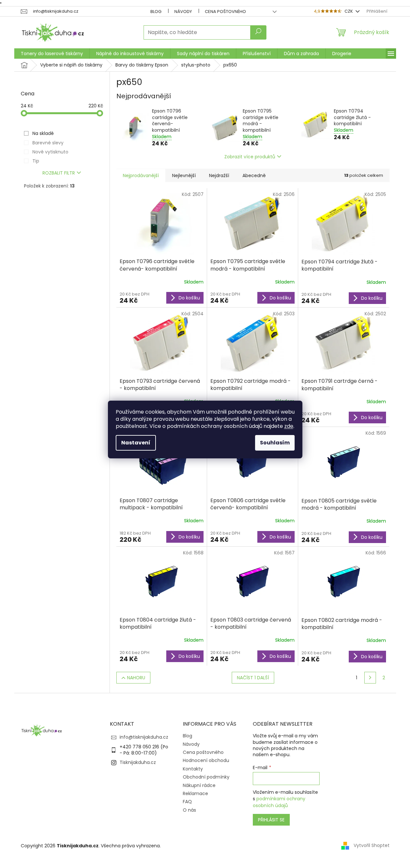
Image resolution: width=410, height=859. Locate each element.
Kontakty (193, 769)
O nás (189, 810)
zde (288, 426)
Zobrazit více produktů (249, 156)
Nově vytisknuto (50, 152)
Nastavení (135, 442)
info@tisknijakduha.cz (144, 737)
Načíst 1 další (253, 677)
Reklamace (195, 793)
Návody (183, 11)
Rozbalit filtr (58, 173)
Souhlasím (275, 442)
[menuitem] (51, 53)
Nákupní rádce (199, 785)
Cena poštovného (225, 11)
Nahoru (136, 677)
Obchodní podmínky (206, 777)
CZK (349, 11)
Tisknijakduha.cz (138, 762)
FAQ (187, 801)
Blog (155, 11)
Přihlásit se (271, 820)
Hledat (258, 32)
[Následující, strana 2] (370, 678)
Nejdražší (219, 175)
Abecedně (254, 175)
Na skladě (43, 133)
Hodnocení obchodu (206, 760)
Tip (35, 161)
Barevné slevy (48, 142)
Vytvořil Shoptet (372, 845)
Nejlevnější (184, 175)
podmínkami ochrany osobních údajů (279, 801)
